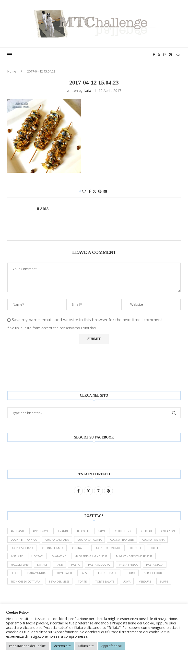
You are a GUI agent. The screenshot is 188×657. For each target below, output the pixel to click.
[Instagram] (164, 55)
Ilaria (87, 90)
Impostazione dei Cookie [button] (27, 646)
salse (84, 573)
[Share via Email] (105, 191)
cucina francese (122, 539)
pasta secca (154, 564)
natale (42, 564)
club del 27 (123, 531)
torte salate (104, 581)
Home (11, 71)
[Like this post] (84, 191)
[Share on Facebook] (90, 191)
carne (102, 531)
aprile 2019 (40, 531)
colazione (168, 531)
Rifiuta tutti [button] (86, 646)
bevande (63, 531)
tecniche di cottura (25, 581)
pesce (14, 573)
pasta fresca (128, 564)
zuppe (164, 581)
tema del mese (59, 581)
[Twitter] (159, 55)
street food (153, 573)
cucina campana (57, 539)
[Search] (178, 55)
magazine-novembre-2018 (134, 556)
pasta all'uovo (99, 564)
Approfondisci (111, 646)
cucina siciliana (22, 548)
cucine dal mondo (107, 548)
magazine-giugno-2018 (90, 556)
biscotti (83, 531)
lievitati (37, 556)
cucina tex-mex (52, 548)
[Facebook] (154, 55)
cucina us (79, 548)
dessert (135, 548)
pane (59, 564)
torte (82, 581)
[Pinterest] (170, 55)
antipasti (17, 531)
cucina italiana (153, 539)
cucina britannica (24, 539)
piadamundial (37, 573)
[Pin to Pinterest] (100, 191)
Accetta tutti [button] (62, 646)
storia (130, 573)
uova (126, 581)
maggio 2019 (20, 564)
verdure (145, 581)
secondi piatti (107, 573)
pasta (75, 564)
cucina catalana (89, 539)
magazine (59, 556)
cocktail (146, 531)
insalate (17, 556)
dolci (154, 548)
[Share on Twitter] (94, 191)
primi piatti (64, 573)
